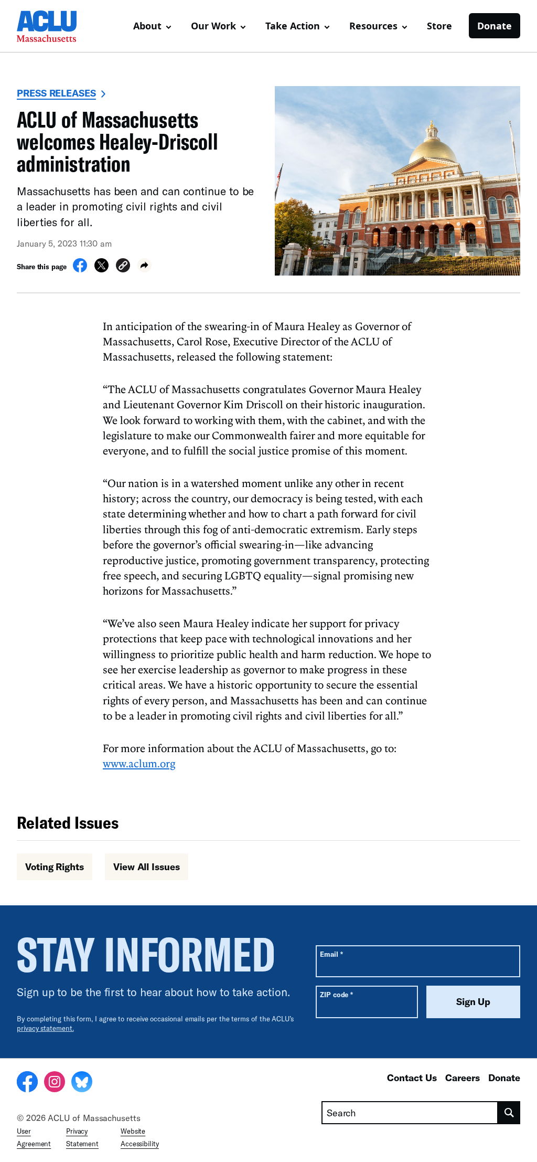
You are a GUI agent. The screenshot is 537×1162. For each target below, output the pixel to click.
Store (439, 25)
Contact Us (412, 1077)
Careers (462, 1077)
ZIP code (336, 994)
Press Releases (56, 93)
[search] (509, 1112)
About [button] (147, 25)
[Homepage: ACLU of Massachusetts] (53, 26)
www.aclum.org (139, 763)
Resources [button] (373, 25)
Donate (494, 25)
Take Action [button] (292, 25)
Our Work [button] (213, 25)
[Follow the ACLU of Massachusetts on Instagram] (54, 1083)
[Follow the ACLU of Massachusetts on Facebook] (27, 1083)
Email (331, 953)
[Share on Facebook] (80, 269)
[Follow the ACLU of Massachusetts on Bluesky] (81, 1083)
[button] (123, 267)
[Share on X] (101, 269)
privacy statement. (45, 1028)
